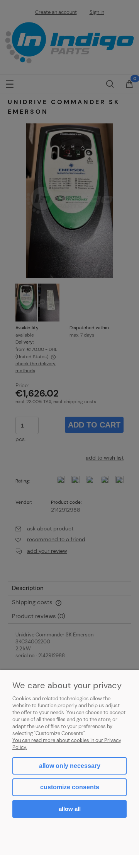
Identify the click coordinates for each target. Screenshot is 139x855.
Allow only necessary (69, 766)
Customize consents (69, 787)
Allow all (70, 808)
